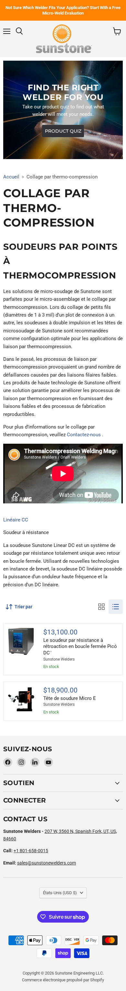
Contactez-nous (84, 435)
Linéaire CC (15, 520)
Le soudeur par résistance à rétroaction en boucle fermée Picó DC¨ (80, 646)
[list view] (116, 607)
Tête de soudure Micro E (69, 698)
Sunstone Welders (59, 659)
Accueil (11, 177)
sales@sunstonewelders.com (46, 862)
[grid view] (101, 607)
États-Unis (60, 892)
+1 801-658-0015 (31, 850)
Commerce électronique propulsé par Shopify (63, 979)
